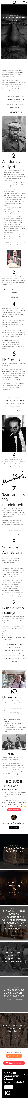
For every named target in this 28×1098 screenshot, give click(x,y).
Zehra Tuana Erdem (16, 1035)
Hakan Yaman (16, 965)
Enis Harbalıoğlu (16, 855)
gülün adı (16, 53)
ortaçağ (21, 53)
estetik (6, 50)
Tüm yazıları (14, 827)
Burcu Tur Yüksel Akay (12, 23)
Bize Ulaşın (8, 1087)
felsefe (11, 50)
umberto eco (14, 55)
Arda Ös (16, 935)
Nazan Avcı (16, 892)
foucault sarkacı (19, 50)
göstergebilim (8, 53)
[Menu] (24, 2)
